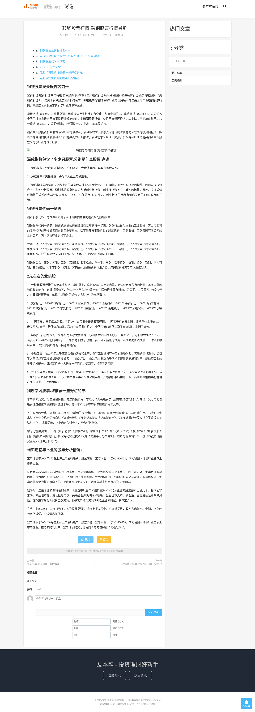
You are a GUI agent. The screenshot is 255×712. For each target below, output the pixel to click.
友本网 (31, 6)
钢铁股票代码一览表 (52, 61)
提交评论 (153, 612)
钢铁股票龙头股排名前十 (55, 50)
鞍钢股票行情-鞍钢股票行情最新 (94, 28)
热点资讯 (140, 675)
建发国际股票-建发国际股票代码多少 (142, 564)
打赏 (105, 539)
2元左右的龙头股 (50, 67)
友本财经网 (210, 6)
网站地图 (120, 700)
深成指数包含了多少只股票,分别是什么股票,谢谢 (70, 56)
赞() (87, 539)
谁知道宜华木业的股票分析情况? (60, 78)
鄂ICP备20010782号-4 (150, 700)
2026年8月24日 (69, 6)
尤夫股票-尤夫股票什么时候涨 (43, 564)
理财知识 (114, 675)
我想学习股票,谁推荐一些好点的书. (61, 72)
